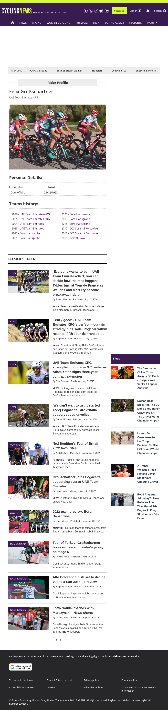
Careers (51, 687)
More (150, 22)
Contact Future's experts (60, 680)
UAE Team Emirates (32, 224)
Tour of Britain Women (69, 70)
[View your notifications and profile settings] (148, 11)
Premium (82, 22)
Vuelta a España (38, 70)
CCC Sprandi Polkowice (84, 228)
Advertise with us (93, 687)
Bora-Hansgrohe (30, 233)
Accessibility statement (21, 687)
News (23, 22)
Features (135, 22)
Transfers (97, 70)
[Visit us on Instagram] (96, 11)
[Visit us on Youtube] (101, 11)
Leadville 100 (119, 70)
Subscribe (119, 10)
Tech (96, 22)
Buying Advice (114, 22)
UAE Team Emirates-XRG (35, 214)
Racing (37, 22)
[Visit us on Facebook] (86, 11)
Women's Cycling (58, 22)
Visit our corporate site (126, 656)
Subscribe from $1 (146, 70)
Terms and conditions (21, 680)
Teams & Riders (18, 544)
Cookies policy (129, 680)
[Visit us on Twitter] (91, 11)
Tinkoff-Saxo (77, 238)
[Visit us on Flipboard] (107, 11)
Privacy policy (91, 680)
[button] (160, 10)
